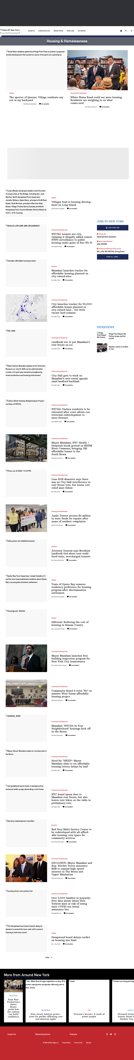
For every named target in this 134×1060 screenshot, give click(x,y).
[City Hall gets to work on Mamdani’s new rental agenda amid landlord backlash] (26, 378)
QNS (89, 1010)
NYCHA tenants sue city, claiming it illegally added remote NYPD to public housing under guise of (72, 238)
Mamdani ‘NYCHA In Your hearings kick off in (71, 728)
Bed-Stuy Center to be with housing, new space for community (72, 834)
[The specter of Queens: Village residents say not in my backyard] (36, 70)
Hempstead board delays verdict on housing (71, 939)
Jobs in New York (110, 221)
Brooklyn (54, 266)
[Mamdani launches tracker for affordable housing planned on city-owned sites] (26, 273)
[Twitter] (111, 1034)
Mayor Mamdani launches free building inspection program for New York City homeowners (71, 658)
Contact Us (31, 31)
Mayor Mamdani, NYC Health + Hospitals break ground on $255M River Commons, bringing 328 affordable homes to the (72, 448)
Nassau (11, 93)
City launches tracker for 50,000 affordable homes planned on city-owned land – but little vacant (72, 308)
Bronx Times (13, 995)
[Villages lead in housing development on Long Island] (26, 203)
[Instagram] (115, 1034)
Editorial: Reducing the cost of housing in (70, 623)
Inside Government (44, 31)
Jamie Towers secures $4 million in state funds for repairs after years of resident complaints (71, 518)
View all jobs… (112, 257)
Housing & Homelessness (78, 93)
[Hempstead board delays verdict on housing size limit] (26, 938)
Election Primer (58, 31)
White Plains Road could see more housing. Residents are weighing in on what (96, 100)
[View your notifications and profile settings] (121, 31)
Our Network (82, 31)
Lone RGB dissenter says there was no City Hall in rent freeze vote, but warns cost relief (71, 483)
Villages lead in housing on (72, 203)
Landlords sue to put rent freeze (71, 343)
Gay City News (45, 1010)
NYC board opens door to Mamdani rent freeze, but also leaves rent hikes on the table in (71, 799)
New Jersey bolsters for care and (45, 1016)
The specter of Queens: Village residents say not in (36, 99)
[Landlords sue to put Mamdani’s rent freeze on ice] (26, 343)
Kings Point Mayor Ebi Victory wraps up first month (117, 336)
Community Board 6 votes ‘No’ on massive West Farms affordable (72, 693)
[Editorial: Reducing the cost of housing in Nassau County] (26, 623)
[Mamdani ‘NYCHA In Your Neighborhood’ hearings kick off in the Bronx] (26, 728)
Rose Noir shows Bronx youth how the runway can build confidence (13, 1008)
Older (47, 957)
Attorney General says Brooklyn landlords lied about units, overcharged (71, 553)
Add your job (113, 228)
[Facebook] (107, 1034)
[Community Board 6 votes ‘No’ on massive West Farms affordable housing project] (26, 693)
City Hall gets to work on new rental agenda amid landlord (70, 378)
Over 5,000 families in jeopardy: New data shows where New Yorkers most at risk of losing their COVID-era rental (71, 903)
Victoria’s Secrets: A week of (89, 1015)
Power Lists (70, 31)
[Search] (126, 30)
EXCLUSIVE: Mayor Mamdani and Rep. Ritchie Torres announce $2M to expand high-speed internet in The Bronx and (72, 868)
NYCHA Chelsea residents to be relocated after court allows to (71, 413)
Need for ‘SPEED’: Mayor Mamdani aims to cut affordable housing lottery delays (71, 763)
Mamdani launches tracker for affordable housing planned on (70, 273)
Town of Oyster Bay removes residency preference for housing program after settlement (71, 588)
